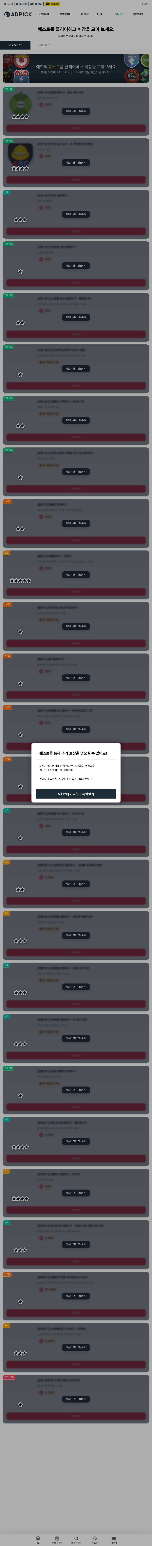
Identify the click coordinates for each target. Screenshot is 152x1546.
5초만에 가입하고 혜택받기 (76, 794)
